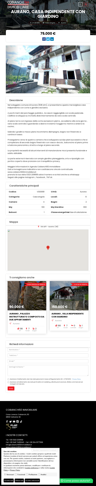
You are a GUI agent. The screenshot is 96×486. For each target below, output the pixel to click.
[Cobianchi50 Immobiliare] (18, 4)
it (80, 4)
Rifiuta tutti (19, 480)
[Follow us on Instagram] (18, 422)
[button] (12, 69)
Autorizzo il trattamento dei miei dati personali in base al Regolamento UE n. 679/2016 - (45, 379)
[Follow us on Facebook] (7, 422)
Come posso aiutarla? (76, 480)
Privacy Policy (76, 379)
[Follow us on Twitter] (11, 422)
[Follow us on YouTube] (14, 422)
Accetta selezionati (32, 480)
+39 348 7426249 (16, 442)
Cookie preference (32, 468)
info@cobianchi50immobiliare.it (19, 445)
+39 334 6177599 (36, 442)
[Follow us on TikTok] (21, 422)
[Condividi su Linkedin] (52, 39)
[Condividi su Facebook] (44, 39)
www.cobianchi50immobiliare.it (18, 447)
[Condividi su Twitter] (48, 39)
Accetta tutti (8, 480)
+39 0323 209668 (16, 440)
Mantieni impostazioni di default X (45, 450)
